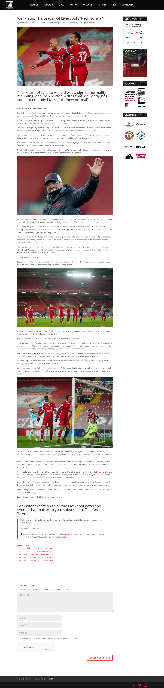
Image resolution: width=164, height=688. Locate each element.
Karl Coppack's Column (74, 23)
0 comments (90, 23)
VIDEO (61, 5)
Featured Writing (52, 23)
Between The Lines (46, 475)
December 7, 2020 (59, 537)
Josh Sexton (24, 23)
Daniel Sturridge (102, 472)
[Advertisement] (45, 568)
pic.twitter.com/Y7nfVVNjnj (94, 534)
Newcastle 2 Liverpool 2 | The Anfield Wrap (36, 557)
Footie (62, 23)
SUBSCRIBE (33, 5)
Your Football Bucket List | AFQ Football (35, 551)
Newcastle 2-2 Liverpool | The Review (34, 554)
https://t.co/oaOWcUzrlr (74, 534)
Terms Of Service (24, 679)
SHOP (113, 5)
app (43, 23)
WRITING (74, 5)
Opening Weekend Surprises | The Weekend (36, 548)
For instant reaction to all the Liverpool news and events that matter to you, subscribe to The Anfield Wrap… (61, 509)
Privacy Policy (40, 679)
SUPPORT (101, 5)
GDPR (51, 679)
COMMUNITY (127, 5)
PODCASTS (48, 5)
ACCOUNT (87, 5)
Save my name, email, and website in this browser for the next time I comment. (51, 638)
